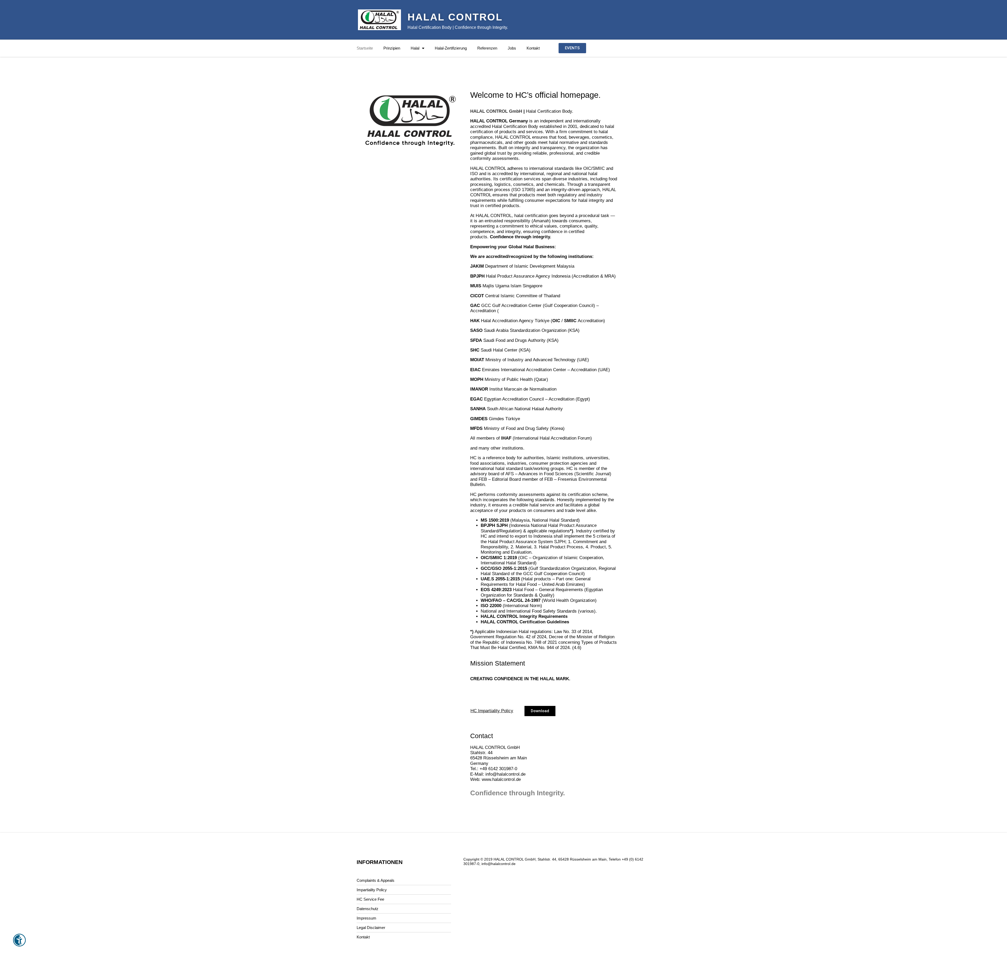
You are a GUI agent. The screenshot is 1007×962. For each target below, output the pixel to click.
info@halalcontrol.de (505, 774)
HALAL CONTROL (455, 17)
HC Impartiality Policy (491, 710)
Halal (415, 48)
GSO (496, 568)
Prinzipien (391, 48)
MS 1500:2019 (495, 520)
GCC (486, 305)
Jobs (512, 48)
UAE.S (487, 578)
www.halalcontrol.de (501, 779)
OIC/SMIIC (491, 557)
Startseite (365, 48)
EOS (485, 589)
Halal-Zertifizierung (451, 48)
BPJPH (488, 525)
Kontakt (533, 48)
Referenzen (487, 48)
